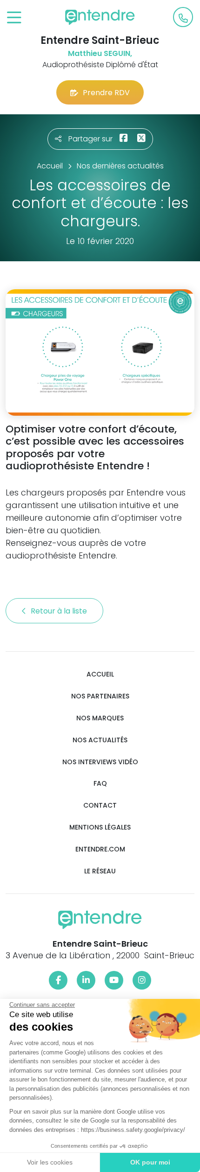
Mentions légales (100, 827)
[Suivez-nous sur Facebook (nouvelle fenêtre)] (58, 980)
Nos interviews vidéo (100, 762)
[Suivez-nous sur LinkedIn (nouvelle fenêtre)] (86, 980)
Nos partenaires (100, 696)
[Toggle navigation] (14, 18)
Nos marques (100, 718)
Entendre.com (100, 849)
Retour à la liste (60, 611)
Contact (100, 805)
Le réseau (100, 871)
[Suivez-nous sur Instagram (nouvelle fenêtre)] (142, 980)
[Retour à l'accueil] (100, 17)
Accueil (100, 674)
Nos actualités (100, 740)
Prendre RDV (106, 92)
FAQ (100, 784)
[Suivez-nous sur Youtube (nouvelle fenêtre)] (114, 980)
